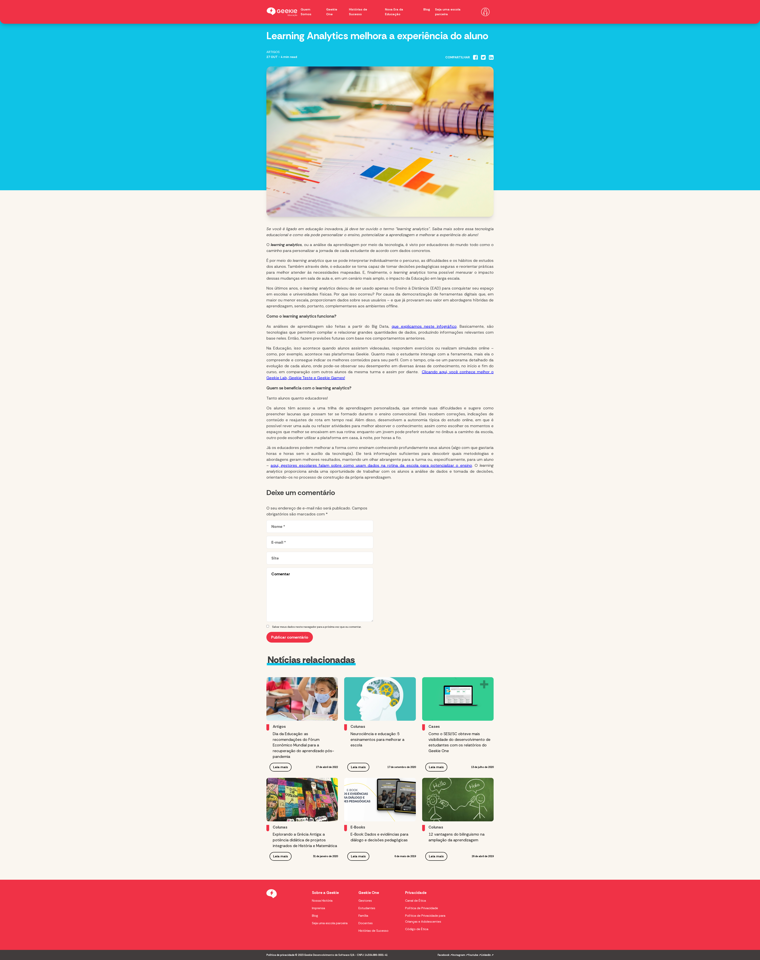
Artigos (273, 52)
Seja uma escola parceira (330, 923)
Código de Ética (416, 929)
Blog (426, 9)
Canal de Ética (415, 900)
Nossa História (322, 900)
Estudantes (366, 908)
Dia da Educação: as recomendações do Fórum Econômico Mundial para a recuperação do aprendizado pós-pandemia (303, 745)
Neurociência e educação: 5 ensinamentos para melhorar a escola (377, 739)
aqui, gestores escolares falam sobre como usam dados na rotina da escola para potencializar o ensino (371, 465)
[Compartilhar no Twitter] (483, 57)
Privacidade (416, 892)
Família (363, 916)
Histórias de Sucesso (373, 931)
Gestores (365, 900)
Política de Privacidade (421, 908)
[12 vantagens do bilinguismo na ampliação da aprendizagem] (458, 799)
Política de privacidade (280, 955)
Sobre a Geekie (325, 892)
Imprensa (318, 908)
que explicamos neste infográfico (424, 326)
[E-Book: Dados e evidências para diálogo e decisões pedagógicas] (380, 799)
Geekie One (368, 892)
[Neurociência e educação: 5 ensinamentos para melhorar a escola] (380, 699)
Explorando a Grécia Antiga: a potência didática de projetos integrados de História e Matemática (305, 840)
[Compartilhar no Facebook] (475, 57)
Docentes (365, 923)
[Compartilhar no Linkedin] (491, 57)
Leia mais (280, 767)
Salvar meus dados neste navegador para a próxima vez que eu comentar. (316, 627)
